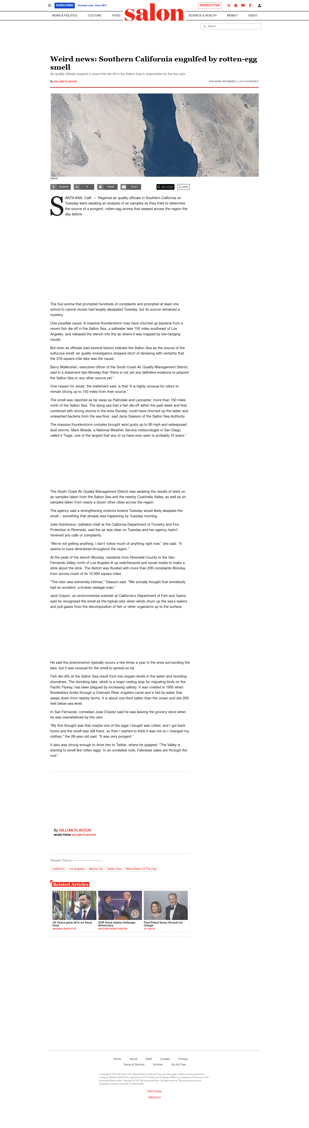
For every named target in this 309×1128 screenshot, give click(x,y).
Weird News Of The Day (141, 869)
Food (116, 15)
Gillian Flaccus (65, 81)
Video (252, 15)
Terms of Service (133, 1064)
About (133, 1059)
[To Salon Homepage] (154, 12)
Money (232, 15)
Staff (148, 1059)
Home (117, 1059)
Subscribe (64, 5)
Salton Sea (114, 869)
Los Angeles (76, 869)
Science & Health (203, 15)
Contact (165, 1059)
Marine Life (96, 869)
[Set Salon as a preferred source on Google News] (165, 187)
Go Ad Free (178, 1064)
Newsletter (210, 5)
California (58, 869)
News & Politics (64, 15)
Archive (158, 1064)
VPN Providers (154, 1091)
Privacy (183, 1059)
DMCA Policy (154, 1097)
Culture (95, 15)
